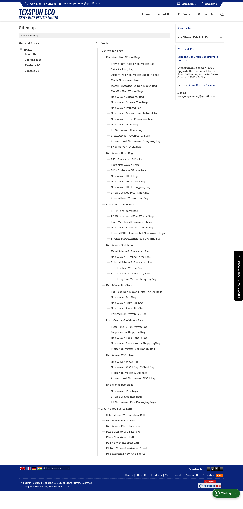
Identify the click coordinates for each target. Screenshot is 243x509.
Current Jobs (33, 59)
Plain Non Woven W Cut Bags (129, 372)
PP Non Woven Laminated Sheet (126, 448)
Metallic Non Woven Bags (127, 91)
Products (184, 14)
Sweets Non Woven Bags (126, 146)
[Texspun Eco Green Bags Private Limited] (38, 14)
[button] (42, 3)
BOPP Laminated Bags (120, 204)
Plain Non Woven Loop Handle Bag (133, 349)
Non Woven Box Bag (123, 297)
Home (146, 14)
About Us (164, 14)
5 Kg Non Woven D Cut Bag (127, 159)
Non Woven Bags (112, 51)
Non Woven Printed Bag (126, 108)
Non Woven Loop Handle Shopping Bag (135, 343)
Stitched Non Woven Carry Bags (131, 273)
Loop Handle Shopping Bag (128, 332)
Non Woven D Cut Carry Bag (128, 181)
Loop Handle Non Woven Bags (125, 320)
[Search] (222, 14)
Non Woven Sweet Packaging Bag (132, 119)
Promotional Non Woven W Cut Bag (133, 378)
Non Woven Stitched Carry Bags (131, 257)
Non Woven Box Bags (119, 285)
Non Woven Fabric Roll (120, 420)
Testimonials (33, 65)
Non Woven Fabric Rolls (116, 408)
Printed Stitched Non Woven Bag (131, 262)
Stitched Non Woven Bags (127, 268)
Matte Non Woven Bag (125, 80)
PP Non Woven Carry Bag (126, 130)
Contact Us (205, 14)
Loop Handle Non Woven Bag (129, 326)
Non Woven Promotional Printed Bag (134, 113)
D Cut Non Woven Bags (125, 165)
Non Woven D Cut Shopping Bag (130, 187)
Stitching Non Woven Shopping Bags (134, 279)
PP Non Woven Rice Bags (126, 396)
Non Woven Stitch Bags (120, 245)
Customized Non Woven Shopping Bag (135, 74)
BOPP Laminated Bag (124, 211)
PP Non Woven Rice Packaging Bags (133, 402)
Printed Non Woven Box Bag (128, 314)
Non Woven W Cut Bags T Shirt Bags (133, 367)
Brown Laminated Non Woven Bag (132, 63)
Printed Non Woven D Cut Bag (129, 198)
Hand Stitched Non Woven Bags (131, 251)
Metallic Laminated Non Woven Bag (134, 86)
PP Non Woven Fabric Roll (122, 442)
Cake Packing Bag (122, 69)
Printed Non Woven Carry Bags (130, 135)
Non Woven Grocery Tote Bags (129, 102)
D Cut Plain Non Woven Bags (128, 170)
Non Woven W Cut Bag (120, 355)
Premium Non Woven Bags (123, 57)
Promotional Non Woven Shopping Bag (135, 141)
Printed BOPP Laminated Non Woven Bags (138, 233)
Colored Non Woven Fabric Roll (125, 415)
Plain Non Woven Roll (120, 437)
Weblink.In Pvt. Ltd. (59, 486)
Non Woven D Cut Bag (119, 153)
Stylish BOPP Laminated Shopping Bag (135, 238)
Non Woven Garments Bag (127, 97)
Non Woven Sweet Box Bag (127, 308)
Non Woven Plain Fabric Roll (124, 426)
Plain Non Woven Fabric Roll (124, 431)
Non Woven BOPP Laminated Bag (132, 227)
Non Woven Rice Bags (119, 384)
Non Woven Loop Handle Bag (129, 338)
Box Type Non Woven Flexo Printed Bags (136, 292)
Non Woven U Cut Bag (124, 124)
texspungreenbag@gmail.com (81, 3)
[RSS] (219, 475)
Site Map (208, 475)
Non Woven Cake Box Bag (127, 303)
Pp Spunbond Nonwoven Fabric (125, 453)
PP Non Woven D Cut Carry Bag (130, 192)
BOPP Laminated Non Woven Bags (132, 216)
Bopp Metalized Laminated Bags (131, 222)
